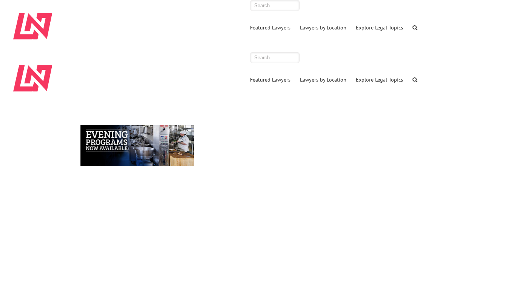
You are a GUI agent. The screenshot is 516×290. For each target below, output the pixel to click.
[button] (414, 27)
